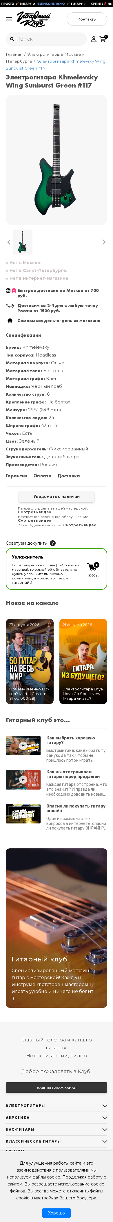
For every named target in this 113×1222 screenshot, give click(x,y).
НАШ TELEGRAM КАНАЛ (56, 1087)
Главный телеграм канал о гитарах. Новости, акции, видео (56, 1047)
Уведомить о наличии (57, 496)
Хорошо (56, 1213)
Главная (14, 54)
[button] (9, 242)
